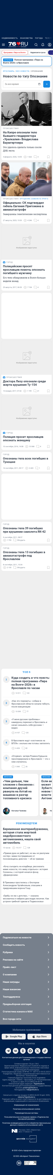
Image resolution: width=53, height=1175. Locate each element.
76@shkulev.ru (39, 1084)
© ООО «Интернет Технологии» (26, 1156)
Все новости (22, 71)
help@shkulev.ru (32, 1090)
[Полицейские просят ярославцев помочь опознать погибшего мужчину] (26, 243)
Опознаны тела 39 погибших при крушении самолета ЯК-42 (24, 530)
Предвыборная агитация (17, 1004)
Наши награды (11, 981)
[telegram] (8, 1051)
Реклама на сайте (13, 959)
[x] (37, 1051)
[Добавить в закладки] (48, 157)
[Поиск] (36, 45)
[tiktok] (45, 1051)
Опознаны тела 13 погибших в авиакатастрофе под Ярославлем (24, 555)
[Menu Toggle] (3, 45)
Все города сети (12, 1019)
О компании (10, 974)
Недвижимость (10, 38)
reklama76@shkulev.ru (26, 1097)
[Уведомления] (42, 45)
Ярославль (8, 71)
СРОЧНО (8, 60)
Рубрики (8, 952)
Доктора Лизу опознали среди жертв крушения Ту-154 (24, 383)
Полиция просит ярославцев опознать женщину (23, 438)
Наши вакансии (12, 989)
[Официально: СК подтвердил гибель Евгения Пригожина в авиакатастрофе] (26, 179)
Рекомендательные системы (26, 1113)
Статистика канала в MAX (18, 1011)
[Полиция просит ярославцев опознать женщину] (26, 413)
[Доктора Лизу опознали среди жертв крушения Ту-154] (26, 358)
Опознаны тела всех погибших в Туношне (25, 460)
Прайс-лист (9, 967)
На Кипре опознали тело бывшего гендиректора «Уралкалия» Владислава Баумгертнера (20, 137)
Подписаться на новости (17, 937)
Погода (39, 38)
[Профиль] (49, 45)
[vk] (15, 1051)
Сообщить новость (14, 944)
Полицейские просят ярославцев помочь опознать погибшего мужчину (24, 270)
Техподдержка (11, 996)
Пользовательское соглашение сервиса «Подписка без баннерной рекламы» (26, 1118)
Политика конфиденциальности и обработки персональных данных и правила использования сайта (26, 1124)
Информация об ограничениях (26, 1105)
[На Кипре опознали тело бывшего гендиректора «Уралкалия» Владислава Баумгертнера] (26, 109)
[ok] (23, 1051)
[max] (30, 1051)
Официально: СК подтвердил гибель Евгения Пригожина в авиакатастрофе (23, 206)
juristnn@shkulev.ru (30, 1088)
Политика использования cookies (26, 1109)
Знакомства (26, 38)
